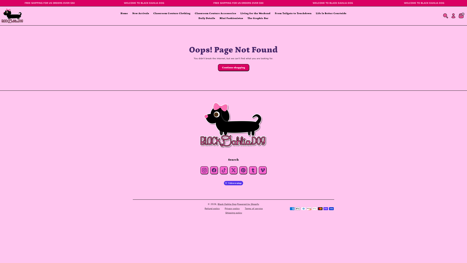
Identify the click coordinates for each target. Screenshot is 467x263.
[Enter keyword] (445, 15)
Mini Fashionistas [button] (231, 18)
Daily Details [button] (206, 18)
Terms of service (254, 208)
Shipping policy (233, 212)
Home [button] (124, 13)
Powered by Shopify (248, 204)
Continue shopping (233, 67)
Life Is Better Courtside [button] (331, 13)
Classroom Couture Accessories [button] (215, 13)
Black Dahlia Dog (227, 204)
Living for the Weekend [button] (255, 13)
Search (233, 159)
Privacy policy (232, 208)
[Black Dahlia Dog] (233, 125)
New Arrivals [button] (140, 13)
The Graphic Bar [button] (258, 18)
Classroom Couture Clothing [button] (171, 13)
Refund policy (212, 208)
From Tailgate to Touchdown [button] (293, 13)
